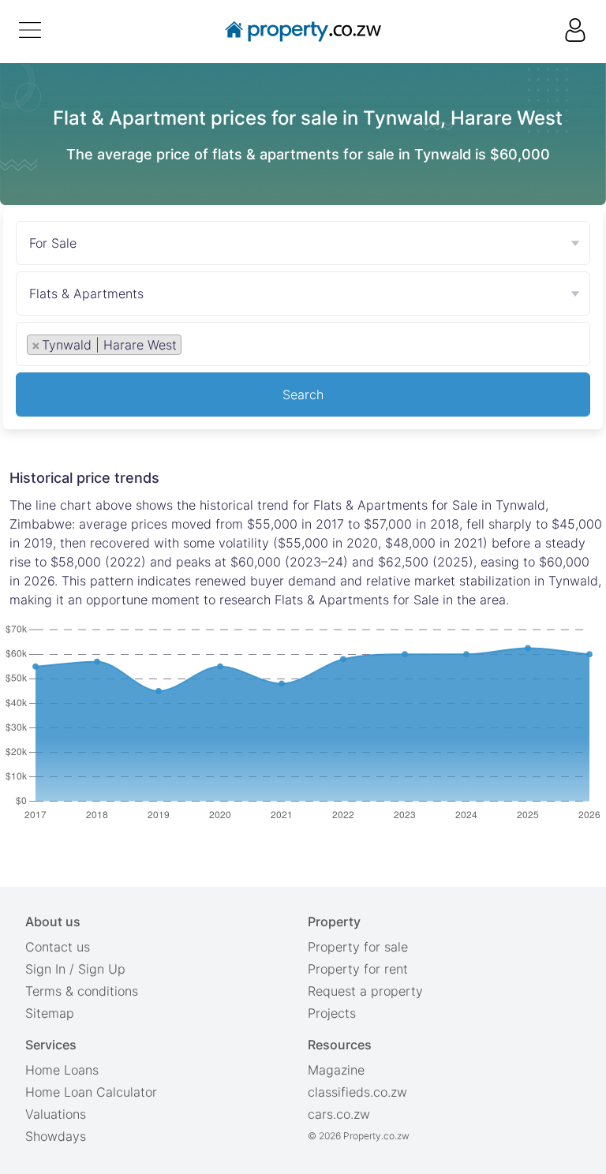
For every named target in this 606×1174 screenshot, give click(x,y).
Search (303, 394)
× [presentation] (36, 345)
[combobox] (303, 347)
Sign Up (101, 969)
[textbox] (203, 344)
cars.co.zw (339, 1114)
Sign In (45, 969)
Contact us (57, 947)
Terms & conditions (81, 991)
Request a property (365, 991)
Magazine (336, 1070)
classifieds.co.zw (357, 1092)
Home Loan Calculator (91, 1092)
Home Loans (62, 1070)
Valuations (55, 1114)
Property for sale (358, 947)
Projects (332, 1013)
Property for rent (358, 969)
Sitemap (49, 1013)
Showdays (55, 1136)
